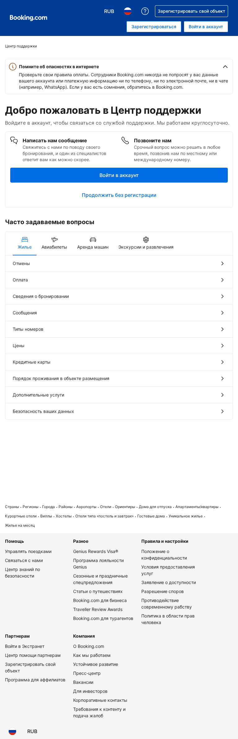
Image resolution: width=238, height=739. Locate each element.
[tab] (25, 243)
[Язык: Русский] (12, 731)
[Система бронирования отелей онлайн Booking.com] (28, 18)
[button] (119, 67)
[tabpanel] (119, 337)
